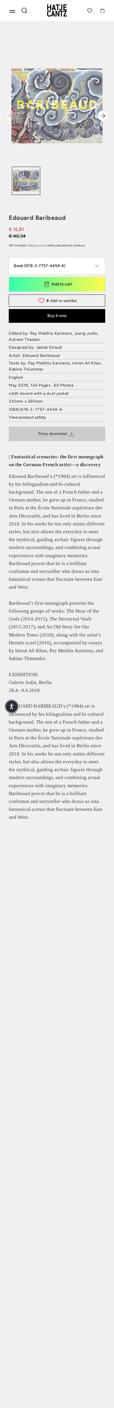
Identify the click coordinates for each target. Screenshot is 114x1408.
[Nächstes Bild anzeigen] (103, 116)
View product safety (27, 417)
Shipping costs (37, 245)
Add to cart (61, 284)
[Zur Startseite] (57, 10)
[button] (12, 706)
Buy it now (57, 315)
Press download (52, 433)
